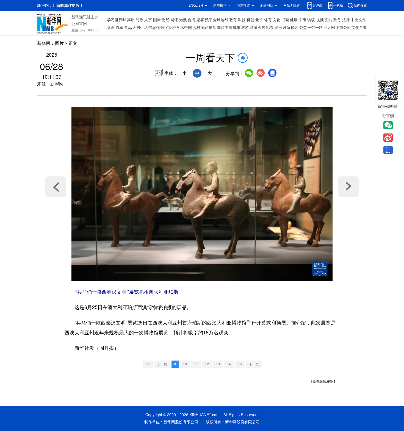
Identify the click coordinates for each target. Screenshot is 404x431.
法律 (346, 20)
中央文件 (358, 20)
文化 (276, 20)
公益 (303, 27)
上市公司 (343, 27)
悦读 (294, 27)
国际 (157, 20)
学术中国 (184, 27)
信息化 (154, 27)
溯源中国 (224, 27)
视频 (320, 20)
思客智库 (204, 20)
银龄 (212, 27)
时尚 (286, 27)
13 (218, 364)
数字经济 (168, 27)
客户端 (317, 5)
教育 (233, 20)
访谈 (311, 20)
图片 (329, 20)
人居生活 (140, 27)
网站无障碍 (291, 5)
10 (185, 364)
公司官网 (79, 24)
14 (229, 364)
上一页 (162, 364)
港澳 (183, 20)
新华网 (43, 43)
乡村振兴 (200, 27)
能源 (253, 27)
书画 (285, 20)
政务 (337, 20)
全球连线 (220, 20)
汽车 (119, 27)
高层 (131, 20)
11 (196, 364)
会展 (261, 27)
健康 (294, 20)
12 (207, 364)
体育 (268, 20)
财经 (166, 20)
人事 (148, 20)
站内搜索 (360, 5)
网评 (174, 20)
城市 (236, 27)
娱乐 (278, 27)
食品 (128, 27)
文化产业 (359, 27)
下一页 (254, 364)
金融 (111, 27)
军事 (302, 20)
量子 (259, 20)
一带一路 (315, 27)
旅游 (245, 27)
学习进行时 (116, 20)
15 (240, 364)
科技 (242, 20)
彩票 (270, 27)
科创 (250, 20)
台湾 (191, 20)
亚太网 (329, 27)
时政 (139, 20)
